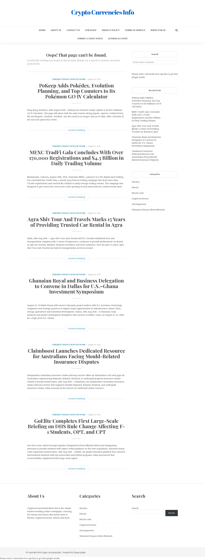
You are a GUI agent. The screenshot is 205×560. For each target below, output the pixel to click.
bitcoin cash (138, 193)
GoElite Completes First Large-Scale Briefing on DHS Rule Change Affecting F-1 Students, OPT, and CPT (76, 426)
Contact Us (73, 30)
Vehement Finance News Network (68, 79)
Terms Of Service (135, 30)
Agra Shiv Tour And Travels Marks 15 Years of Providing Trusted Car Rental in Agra (76, 222)
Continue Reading (76, 130)
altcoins (135, 182)
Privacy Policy (111, 30)
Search (135, 508)
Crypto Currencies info (51, 552)
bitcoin (135, 187)
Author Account (118, 38)
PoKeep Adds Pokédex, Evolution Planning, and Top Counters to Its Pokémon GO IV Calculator (76, 91)
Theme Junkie (79, 552)
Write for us (158, 30)
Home (42, 30)
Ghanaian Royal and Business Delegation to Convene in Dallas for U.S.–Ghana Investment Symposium (76, 286)
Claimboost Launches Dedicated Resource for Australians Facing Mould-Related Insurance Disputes (76, 356)
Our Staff (91, 30)
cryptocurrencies (140, 198)
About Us (56, 30)
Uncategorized (139, 204)
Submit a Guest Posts (90, 38)
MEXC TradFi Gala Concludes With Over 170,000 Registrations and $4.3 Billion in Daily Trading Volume (76, 157)
